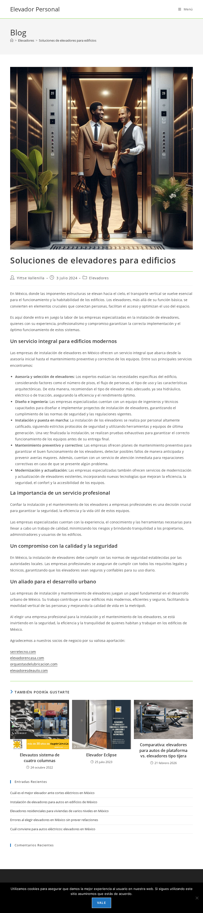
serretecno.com (23, 651)
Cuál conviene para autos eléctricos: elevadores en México (52, 829)
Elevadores (99, 278)
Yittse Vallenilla (31, 278)
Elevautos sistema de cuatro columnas (39, 757)
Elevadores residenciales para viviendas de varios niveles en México (59, 811)
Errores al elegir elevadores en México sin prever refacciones (54, 820)
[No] (196, 897)
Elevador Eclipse (101, 755)
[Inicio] (11, 40)
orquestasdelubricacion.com (33, 664)
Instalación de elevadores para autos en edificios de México (53, 802)
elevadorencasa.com (27, 658)
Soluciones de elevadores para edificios (67, 40)
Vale (101, 903)
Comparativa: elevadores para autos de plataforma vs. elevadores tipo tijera (163, 750)
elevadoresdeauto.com (29, 670)
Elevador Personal (35, 9)
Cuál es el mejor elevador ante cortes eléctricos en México (52, 793)
